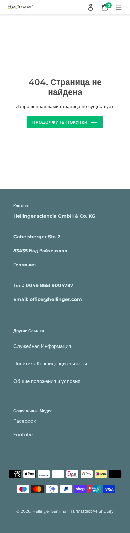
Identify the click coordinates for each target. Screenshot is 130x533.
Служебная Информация (42, 346)
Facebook (24, 421)
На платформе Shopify (91, 511)
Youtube (23, 435)
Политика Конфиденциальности (50, 363)
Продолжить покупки (59, 122)
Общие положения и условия (46, 381)
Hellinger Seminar (50, 511)
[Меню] (119, 7)
